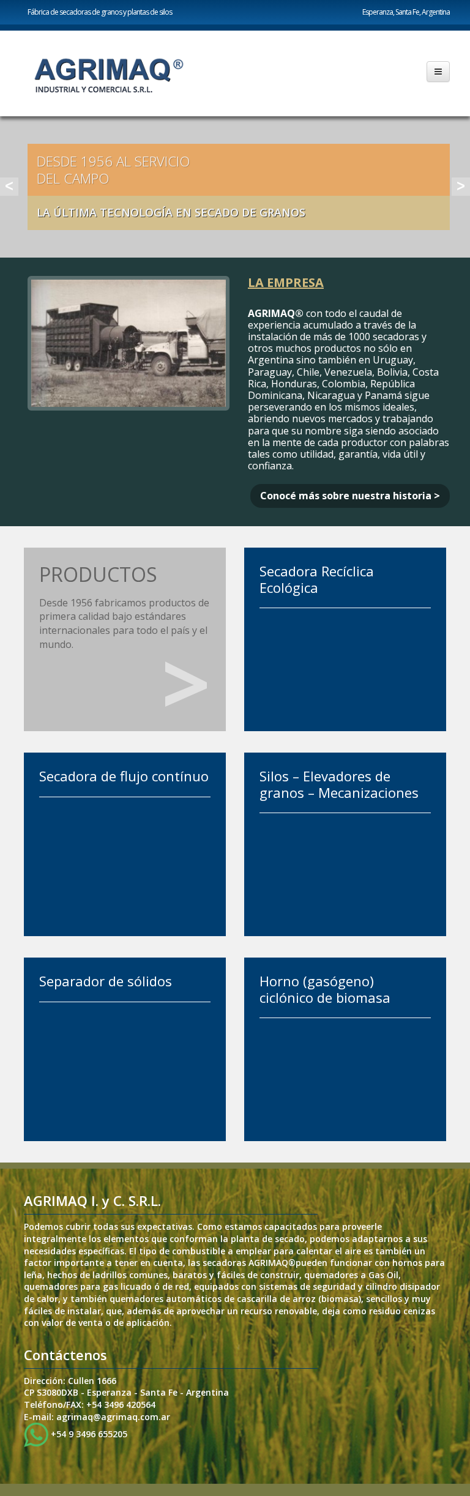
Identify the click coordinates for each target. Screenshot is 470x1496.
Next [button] (461, 186)
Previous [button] (9, 186)
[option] (235, 187)
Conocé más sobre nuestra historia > (350, 495)
